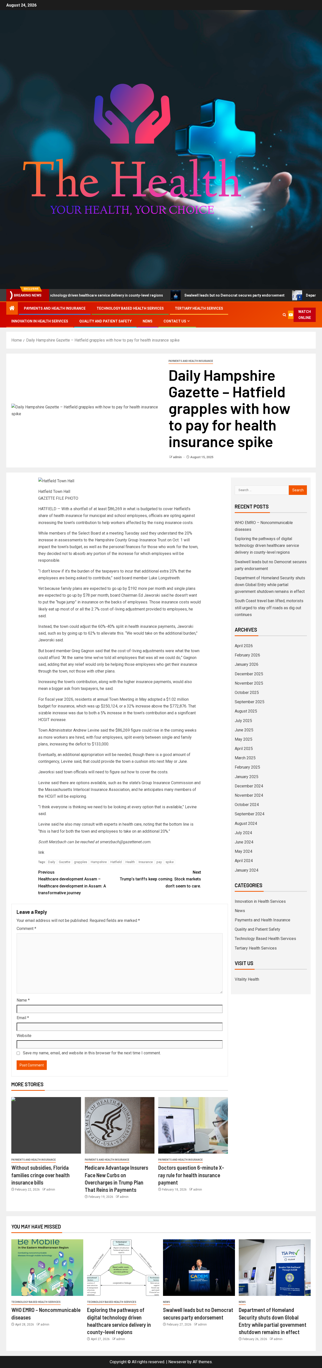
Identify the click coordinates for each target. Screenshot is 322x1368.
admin (177, 457)
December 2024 (249, 786)
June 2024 (244, 842)
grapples (80, 862)
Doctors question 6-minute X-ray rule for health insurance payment (191, 1175)
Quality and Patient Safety (105, 321)
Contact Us (175, 321)
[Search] (284, 315)
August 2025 (246, 711)
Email (23, 1017)
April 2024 (244, 860)
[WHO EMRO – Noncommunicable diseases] (47, 1267)
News (147, 321)
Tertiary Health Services (199, 308)
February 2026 (247, 655)
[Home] (12, 308)
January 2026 (246, 664)
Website (24, 1035)
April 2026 (244, 645)
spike (170, 862)
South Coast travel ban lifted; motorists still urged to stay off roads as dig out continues (269, 607)
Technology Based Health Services (130, 308)
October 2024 (247, 804)
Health (130, 862)
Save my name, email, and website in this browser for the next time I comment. (92, 1053)
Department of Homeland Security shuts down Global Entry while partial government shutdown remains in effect (270, 585)
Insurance (146, 862)
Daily (51, 862)
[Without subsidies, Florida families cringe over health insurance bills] (46, 1125)
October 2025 (247, 692)
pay (159, 862)
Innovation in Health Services (39, 321)
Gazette (64, 862)
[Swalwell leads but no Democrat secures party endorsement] (199, 1267)
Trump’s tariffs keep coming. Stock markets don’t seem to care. (160, 879)
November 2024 (249, 795)
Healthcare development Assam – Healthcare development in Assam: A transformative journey (72, 882)
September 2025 (249, 701)
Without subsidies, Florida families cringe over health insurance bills (40, 1175)
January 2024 (246, 870)
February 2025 (247, 767)
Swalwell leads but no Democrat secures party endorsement (196, 295)
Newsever (177, 1361)
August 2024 (246, 823)
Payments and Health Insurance (55, 308)
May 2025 (243, 739)
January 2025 (246, 776)
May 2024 (243, 851)
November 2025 (249, 683)
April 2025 (244, 748)
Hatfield (116, 862)
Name (23, 1000)
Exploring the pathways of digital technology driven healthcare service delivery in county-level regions (267, 545)
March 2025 (245, 758)
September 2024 (249, 814)
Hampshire (99, 862)
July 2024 (243, 832)
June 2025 (244, 730)
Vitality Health (247, 979)
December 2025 (249, 674)
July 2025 (243, 720)
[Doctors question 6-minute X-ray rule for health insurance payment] (193, 1125)
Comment (26, 928)
